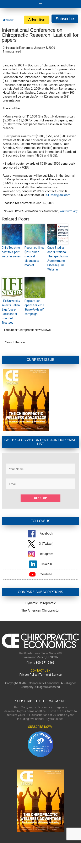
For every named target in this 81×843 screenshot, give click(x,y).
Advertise (36, 19)
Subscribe (65, 18)
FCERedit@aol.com (57, 195)
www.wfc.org (68, 211)
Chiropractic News (30, 330)
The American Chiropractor (40, 610)
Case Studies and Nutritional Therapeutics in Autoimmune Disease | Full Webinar (57, 258)
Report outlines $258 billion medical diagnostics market (34, 256)
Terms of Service (50, 674)
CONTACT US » (40, 670)
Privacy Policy (28, 674)
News (47, 330)
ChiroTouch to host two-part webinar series (11, 252)
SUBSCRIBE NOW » (40, 726)
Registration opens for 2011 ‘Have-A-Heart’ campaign (34, 307)
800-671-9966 (45, 662)
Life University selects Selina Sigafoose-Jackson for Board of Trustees (11, 311)
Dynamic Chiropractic (40, 603)
